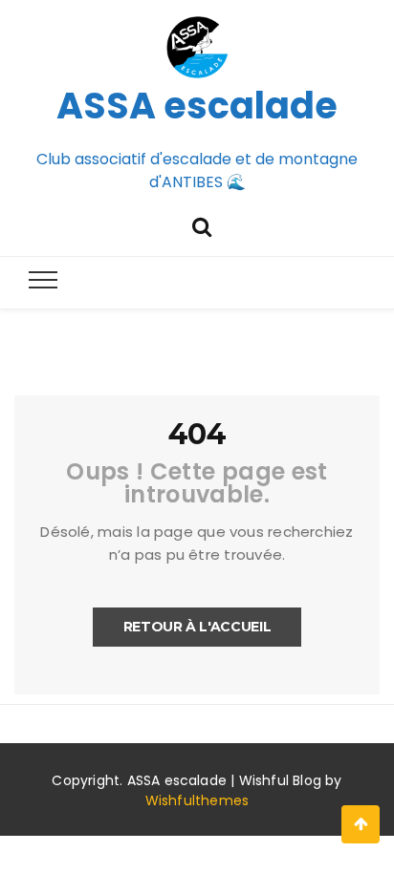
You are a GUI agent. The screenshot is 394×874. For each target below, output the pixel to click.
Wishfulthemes (197, 800)
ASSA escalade (197, 105)
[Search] (201, 225)
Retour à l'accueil (197, 626)
